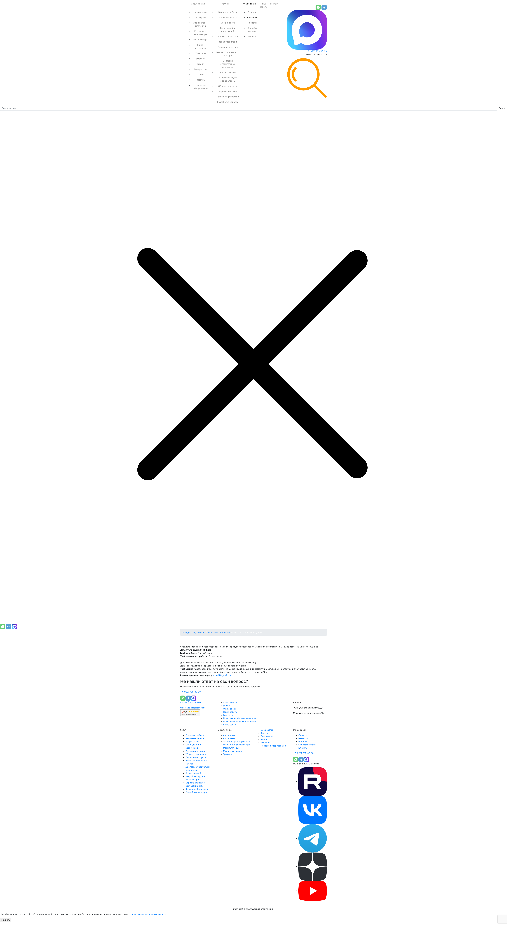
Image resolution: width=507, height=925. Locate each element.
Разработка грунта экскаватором (228, 79)
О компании (249, 3)
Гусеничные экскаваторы (200, 33)
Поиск (502, 108)
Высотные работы (227, 12)
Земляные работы (227, 17)
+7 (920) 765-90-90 (316, 51)
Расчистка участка (228, 36)
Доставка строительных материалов (227, 63)
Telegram (195, 707)
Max (203, 707)
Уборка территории (227, 41)
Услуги (225, 3)
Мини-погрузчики (200, 46)
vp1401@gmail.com (222, 675)
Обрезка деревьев (227, 86)
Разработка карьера (227, 102)
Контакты (275, 3)
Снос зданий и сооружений (227, 29)
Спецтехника (198, 3)
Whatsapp (185, 707)
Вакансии (252, 17)
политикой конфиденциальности (149, 914)
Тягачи (200, 64)
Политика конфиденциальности (240, 718)
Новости (252, 22)
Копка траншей (228, 72)
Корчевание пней (228, 91)
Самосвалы (200, 58)
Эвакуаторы (200, 69)
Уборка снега (228, 22)
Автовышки (200, 12)
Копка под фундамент (228, 96)
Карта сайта (229, 724)
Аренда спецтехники (193, 632)
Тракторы (200, 53)
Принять (5, 920)
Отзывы (252, 12)
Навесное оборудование (200, 87)
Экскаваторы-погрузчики (200, 24)
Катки (201, 74)
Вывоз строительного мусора (227, 54)
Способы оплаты (252, 29)
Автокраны (200, 17)
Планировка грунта (228, 47)
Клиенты (252, 36)
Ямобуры (200, 79)
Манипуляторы (200, 39)
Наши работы (263, 5)
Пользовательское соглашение (239, 721)
